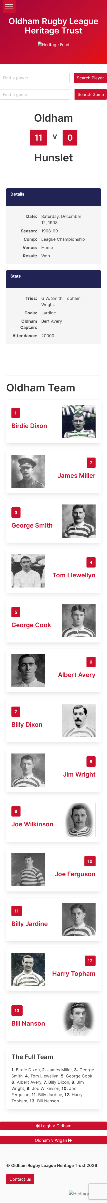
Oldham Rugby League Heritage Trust (53, 26)
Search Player (90, 77)
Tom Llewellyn (74, 575)
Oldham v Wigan (51, 1140)
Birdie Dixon (29, 426)
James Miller (77, 475)
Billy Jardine (29, 924)
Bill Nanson (28, 1023)
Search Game (91, 94)
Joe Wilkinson (32, 824)
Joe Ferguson (75, 874)
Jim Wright (79, 774)
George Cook (31, 625)
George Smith (32, 525)
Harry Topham (74, 973)
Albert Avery (77, 675)
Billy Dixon (27, 724)
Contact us (20, 1179)
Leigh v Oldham (56, 1125)
